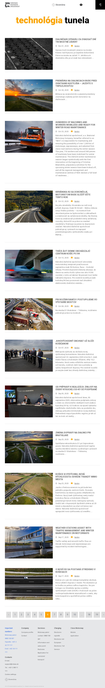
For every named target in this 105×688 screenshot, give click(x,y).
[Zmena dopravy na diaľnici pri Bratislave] (29, 447)
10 (74, 614)
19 (97, 614)
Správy (77, 46)
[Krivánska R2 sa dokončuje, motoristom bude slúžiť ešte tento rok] (29, 206)
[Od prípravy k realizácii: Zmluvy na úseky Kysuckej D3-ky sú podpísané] (29, 401)
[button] (81, 5)
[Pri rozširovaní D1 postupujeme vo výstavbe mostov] (29, 314)
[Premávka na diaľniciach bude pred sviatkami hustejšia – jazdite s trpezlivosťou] (29, 95)
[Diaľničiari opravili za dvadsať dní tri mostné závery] (29, 54)
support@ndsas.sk (11, 664)
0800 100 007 (9, 638)
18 (89, 614)
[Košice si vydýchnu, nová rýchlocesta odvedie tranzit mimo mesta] (29, 489)
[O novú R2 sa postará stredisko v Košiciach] (29, 584)
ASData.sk (41, 686)
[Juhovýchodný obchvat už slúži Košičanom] (29, 355)
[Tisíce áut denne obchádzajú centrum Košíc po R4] (29, 266)
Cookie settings (10, 674)
